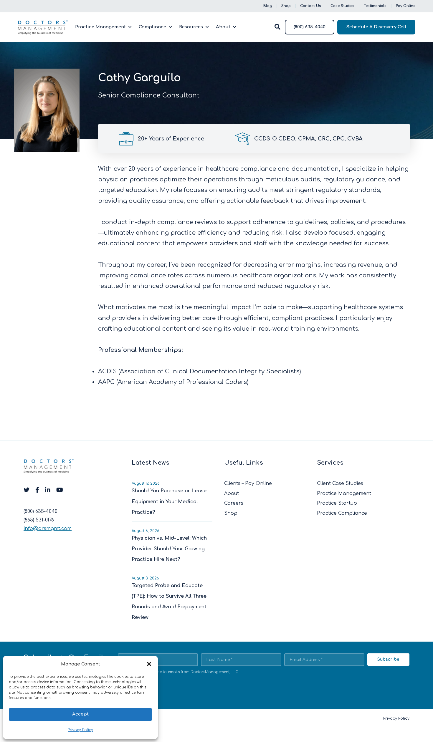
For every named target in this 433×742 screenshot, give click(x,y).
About (223, 26)
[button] (149, 664)
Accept (80, 714)
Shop (286, 6)
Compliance (152, 26)
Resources (191, 26)
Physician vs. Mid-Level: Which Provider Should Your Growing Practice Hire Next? (169, 549)
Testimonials (375, 6)
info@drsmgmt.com (48, 528)
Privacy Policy (80, 730)
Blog (267, 6)
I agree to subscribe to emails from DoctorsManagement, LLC (181, 672)
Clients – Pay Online (248, 483)
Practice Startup (337, 503)
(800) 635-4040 (309, 26)
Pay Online (405, 6)
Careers (233, 503)
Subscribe (388, 659)
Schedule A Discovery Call (376, 26)
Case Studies (342, 6)
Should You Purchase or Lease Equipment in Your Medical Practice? (169, 501)
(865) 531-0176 (39, 520)
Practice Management (100, 26)
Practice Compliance (342, 513)
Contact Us (310, 6)
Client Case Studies (340, 483)
